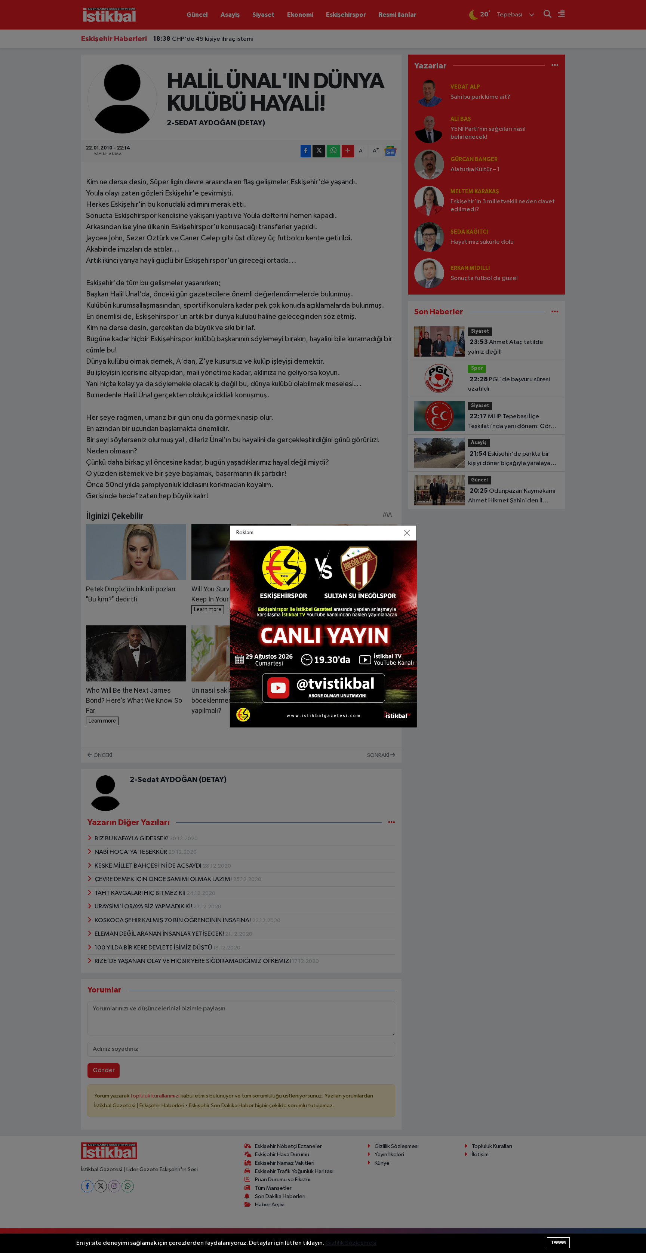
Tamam (558, 1242)
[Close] (407, 533)
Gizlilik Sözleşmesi (350, 1243)
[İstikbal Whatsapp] (323, 634)
